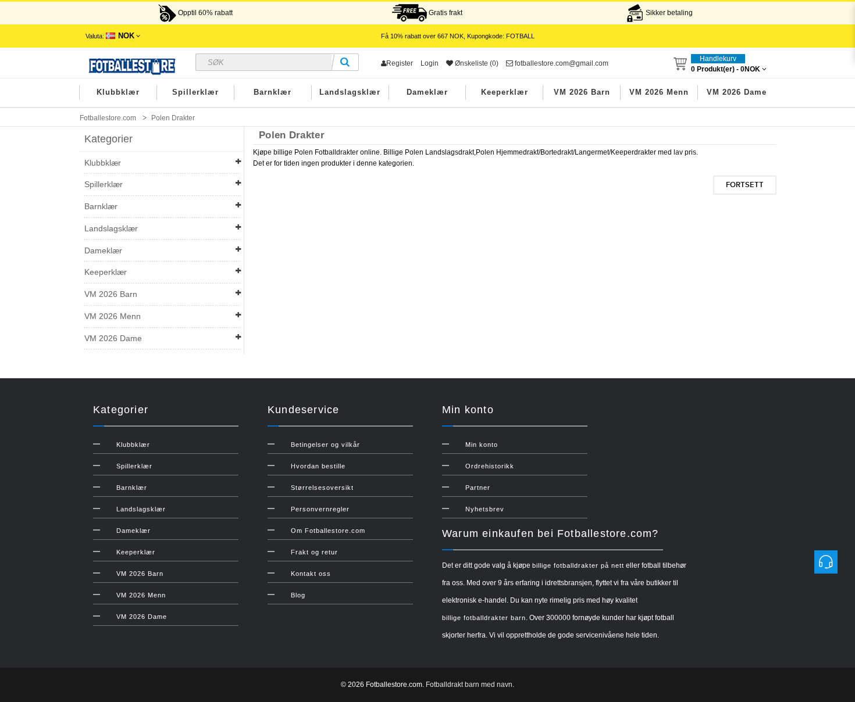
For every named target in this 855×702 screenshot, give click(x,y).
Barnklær (272, 92)
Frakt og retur (314, 552)
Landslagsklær (349, 92)
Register (399, 63)
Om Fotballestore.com (328, 530)
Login (430, 63)
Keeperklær (504, 92)
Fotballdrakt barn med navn (469, 684)
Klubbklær (118, 92)
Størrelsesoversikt (322, 487)
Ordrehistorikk (489, 466)
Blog (298, 595)
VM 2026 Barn (582, 92)
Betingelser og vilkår (325, 444)
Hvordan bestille (318, 466)
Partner (477, 487)
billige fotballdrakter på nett (578, 565)
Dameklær (427, 92)
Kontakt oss (311, 573)
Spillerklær (195, 92)
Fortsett (745, 184)
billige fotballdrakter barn (484, 617)
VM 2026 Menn (659, 92)
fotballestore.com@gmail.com (560, 63)
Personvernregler (320, 509)
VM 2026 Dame (737, 92)
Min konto (481, 444)
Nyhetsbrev (484, 509)
